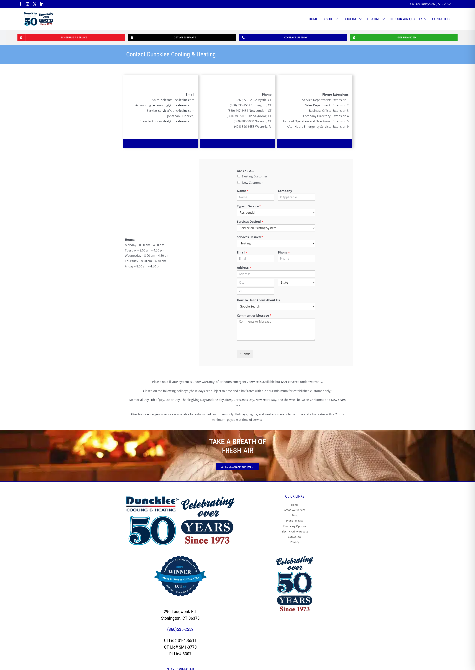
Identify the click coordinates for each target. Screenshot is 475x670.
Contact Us (294, 536)
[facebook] (20, 4)
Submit (245, 354)
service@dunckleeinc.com (176, 111)
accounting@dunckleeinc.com (173, 105)
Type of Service (249, 206)
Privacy (294, 542)
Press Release (294, 520)
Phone (284, 252)
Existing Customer (254, 176)
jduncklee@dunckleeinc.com (174, 121)
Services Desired (250, 222)
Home (294, 504)
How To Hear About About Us (258, 300)
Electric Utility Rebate (294, 531)
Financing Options (294, 526)
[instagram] (27, 4)
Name (242, 191)
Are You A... (245, 171)
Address (244, 268)
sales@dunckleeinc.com (177, 100)
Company (285, 191)
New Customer (252, 183)
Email (242, 252)
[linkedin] (41, 4)
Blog (294, 515)
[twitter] (34, 4)
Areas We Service (294, 510)
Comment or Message (254, 316)
